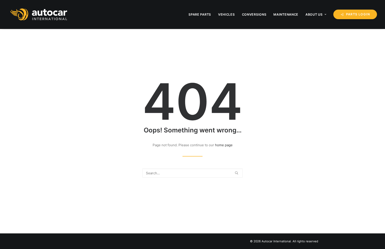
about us (314, 14)
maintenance (285, 14)
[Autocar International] (39, 14)
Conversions (254, 14)
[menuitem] (201, 14)
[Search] (192, 173)
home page (224, 145)
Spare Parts (199, 14)
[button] (236, 173)
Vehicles (226, 14)
